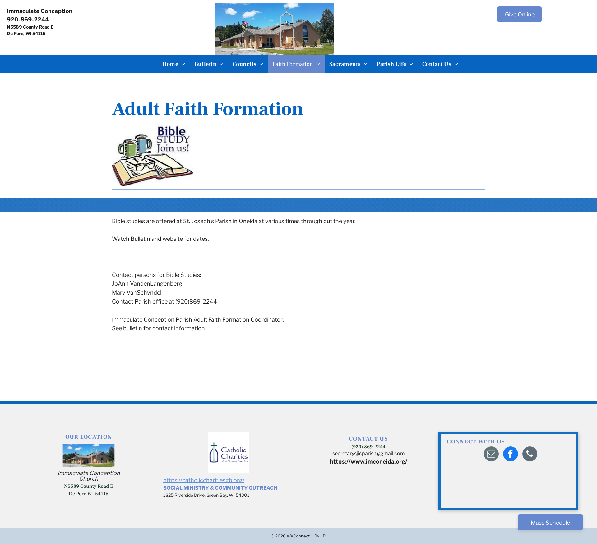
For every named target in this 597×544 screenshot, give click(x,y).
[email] (491, 454)
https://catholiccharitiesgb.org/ (203, 480)
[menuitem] (174, 64)
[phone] (529, 454)
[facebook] (510, 454)
